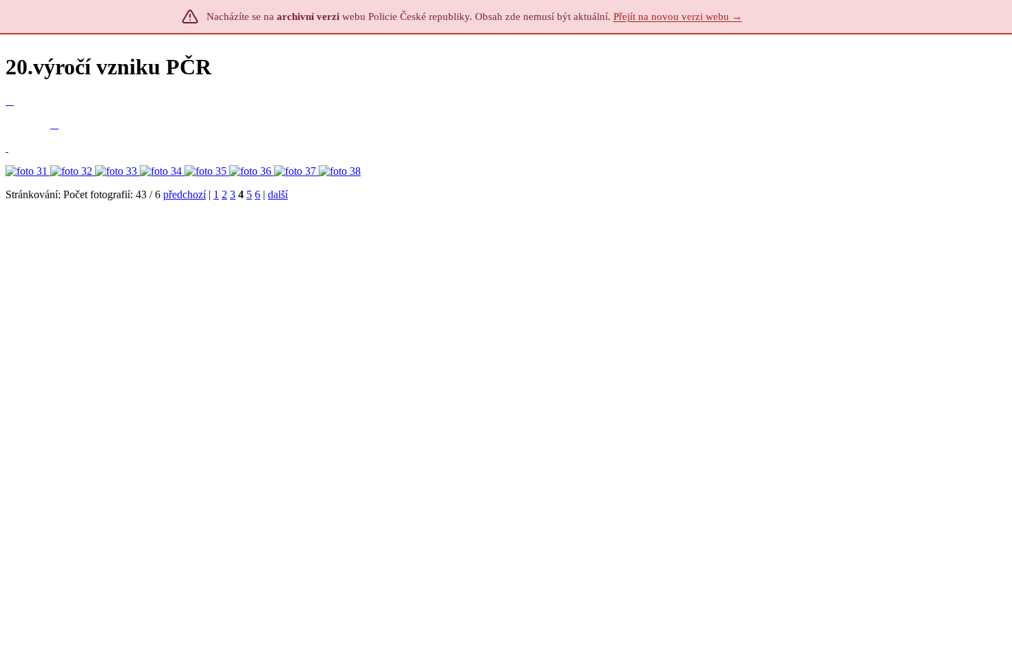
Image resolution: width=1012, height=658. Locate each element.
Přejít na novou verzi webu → (677, 16)
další (278, 194)
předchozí (184, 194)
